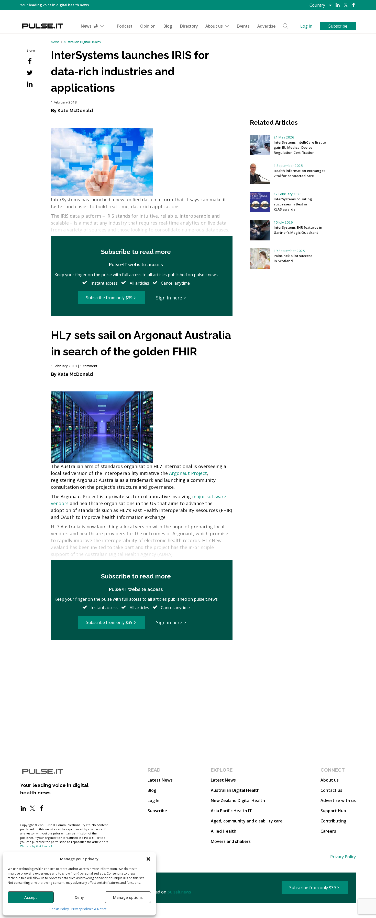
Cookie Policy (59, 909)
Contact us (331, 790)
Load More (142, 660)
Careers (328, 831)
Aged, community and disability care (247, 821)
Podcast (124, 26)
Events (243, 26)
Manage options (128, 897)
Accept (30, 897)
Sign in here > (171, 298)
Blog (167, 26)
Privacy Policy (343, 856)
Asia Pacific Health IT (231, 811)
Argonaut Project (188, 473)
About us (214, 26)
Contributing (333, 821)
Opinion (148, 26)
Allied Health (223, 831)
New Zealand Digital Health (238, 800)
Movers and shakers (231, 841)
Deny (79, 897)
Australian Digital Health (82, 42)
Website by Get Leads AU (37, 846)
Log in (306, 26)
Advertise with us (338, 800)
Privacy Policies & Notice (89, 909)
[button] (148, 858)
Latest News (160, 780)
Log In (153, 800)
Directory (189, 26)
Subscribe (157, 811)
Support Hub (333, 811)
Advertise (266, 26)
